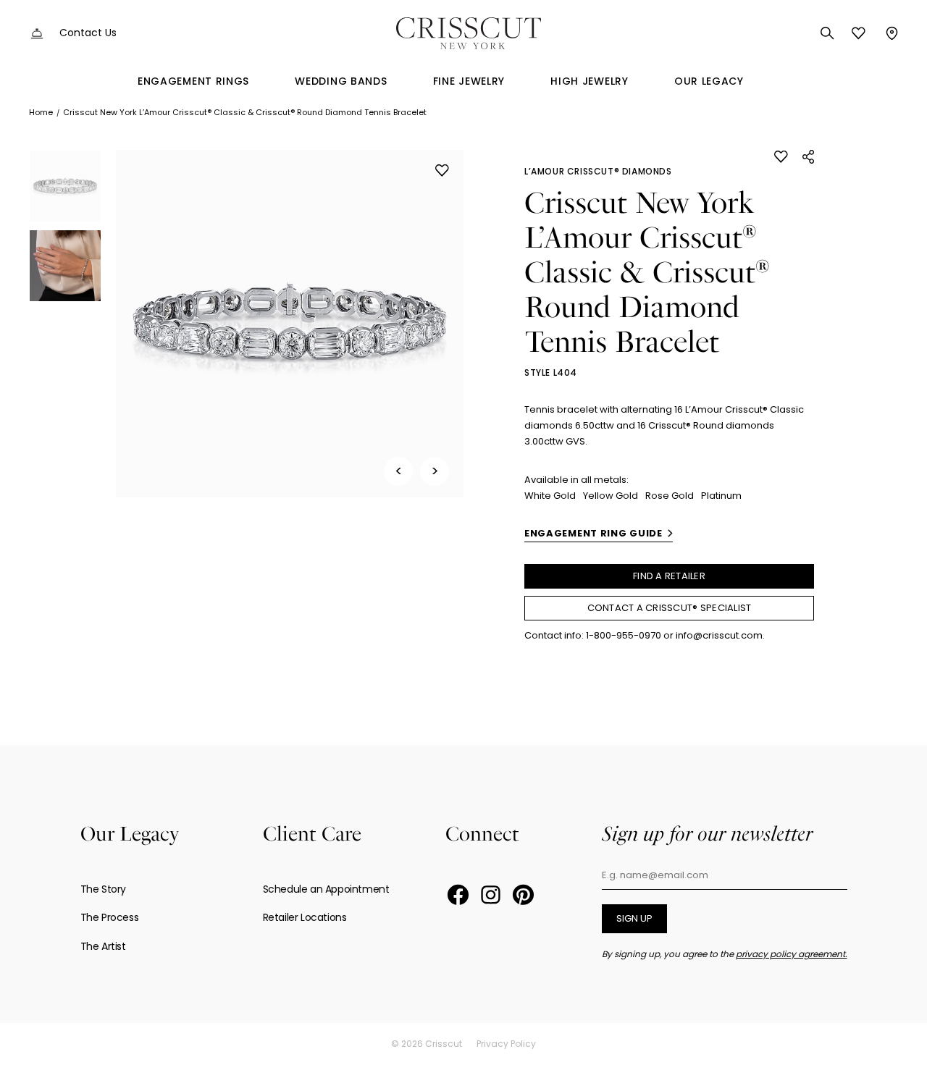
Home (41, 112)
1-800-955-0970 (623, 635)
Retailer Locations (305, 917)
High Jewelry (589, 81)
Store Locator (890, 33)
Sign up (634, 918)
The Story (103, 889)
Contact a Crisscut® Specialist (669, 608)
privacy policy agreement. (791, 954)
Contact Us (88, 32)
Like (442, 170)
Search (827, 33)
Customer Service (37, 33)
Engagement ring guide (593, 533)
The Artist (103, 946)
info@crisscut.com (719, 635)
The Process (109, 917)
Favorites (858, 33)
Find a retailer (669, 576)
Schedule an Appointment (326, 889)
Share (808, 157)
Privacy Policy (506, 1043)
